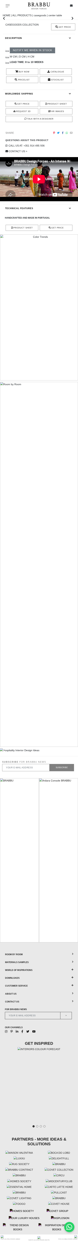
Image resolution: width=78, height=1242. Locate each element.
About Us (11, 994)
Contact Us (12, 1001)
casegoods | (41, 15)
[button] (4, 18)
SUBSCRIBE (62, 767)
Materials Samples (17, 962)
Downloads (12, 978)
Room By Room (14, 954)
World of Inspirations (18, 970)
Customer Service (16, 986)
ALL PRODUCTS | (23, 15)
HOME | (7, 15)
